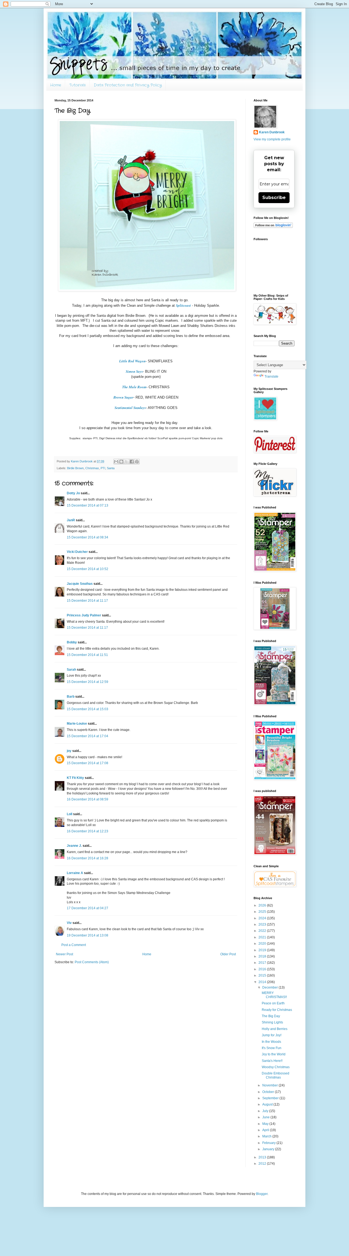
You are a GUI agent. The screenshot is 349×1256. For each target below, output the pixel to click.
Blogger (261, 1194)
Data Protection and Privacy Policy (128, 85)
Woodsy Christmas (276, 1067)
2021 (262, 937)
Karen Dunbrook (272, 132)
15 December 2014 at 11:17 (87, 601)
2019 (262, 950)
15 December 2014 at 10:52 (87, 569)
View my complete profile (272, 139)
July (265, 1111)
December (270, 987)
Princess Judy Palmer (84, 615)
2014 (262, 982)
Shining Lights (272, 1022)
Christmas (92, 468)
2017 (262, 963)
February (269, 1143)
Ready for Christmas (277, 1010)
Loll (69, 814)
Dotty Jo (73, 493)
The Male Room (134, 386)
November (270, 1085)
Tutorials (77, 85)
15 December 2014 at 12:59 (87, 682)
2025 (262, 912)
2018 (262, 956)
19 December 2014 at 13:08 (87, 935)
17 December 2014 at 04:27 (87, 908)
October (268, 1092)
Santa (111, 468)
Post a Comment (73, 945)
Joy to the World (273, 1054)
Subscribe (274, 197)
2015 (262, 975)
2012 (262, 1163)
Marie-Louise (77, 723)
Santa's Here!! (272, 1061)
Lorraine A (75, 873)
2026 (262, 905)
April (266, 1130)
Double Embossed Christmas (275, 1075)
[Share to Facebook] (131, 461)
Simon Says (134, 371)
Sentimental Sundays (130, 407)
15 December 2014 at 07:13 (87, 505)
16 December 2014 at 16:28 (87, 858)
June (266, 1117)
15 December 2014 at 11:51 (87, 655)
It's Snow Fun (271, 1048)
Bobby (72, 642)
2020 (262, 943)
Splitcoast (183, 305)
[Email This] (116, 461)
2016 (262, 969)
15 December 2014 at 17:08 (87, 763)
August (267, 1104)
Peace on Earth (273, 1003)
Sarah (71, 669)
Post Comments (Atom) (92, 962)
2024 (262, 918)
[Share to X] (126, 461)
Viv (69, 923)
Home (55, 85)
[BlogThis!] (121, 461)
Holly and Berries (274, 1029)
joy (69, 751)
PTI (103, 468)
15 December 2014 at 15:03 (87, 709)
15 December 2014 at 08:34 (87, 537)
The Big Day (271, 1016)
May (265, 1124)
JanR (71, 520)
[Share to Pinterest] (137, 461)
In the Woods (271, 1042)
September (270, 1098)
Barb (70, 696)
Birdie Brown (75, 468)
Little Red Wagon (132, 361)
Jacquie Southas (80, 584)
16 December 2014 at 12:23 (87, 831)
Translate (271, 376)
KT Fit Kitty (75, 778)
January (268, 1149)
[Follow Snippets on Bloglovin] (273, 227)
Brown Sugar (123, 397)
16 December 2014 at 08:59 (87, 799)
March (267, 1136)
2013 (262, 1157)
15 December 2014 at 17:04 (87, 736)
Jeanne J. (75, 846)
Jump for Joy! (271, 1035)
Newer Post (64, 954)
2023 (262, 924)
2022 (262, 931)
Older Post (228, 954)
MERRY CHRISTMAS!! (274, 995)
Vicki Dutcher (77, 552)
